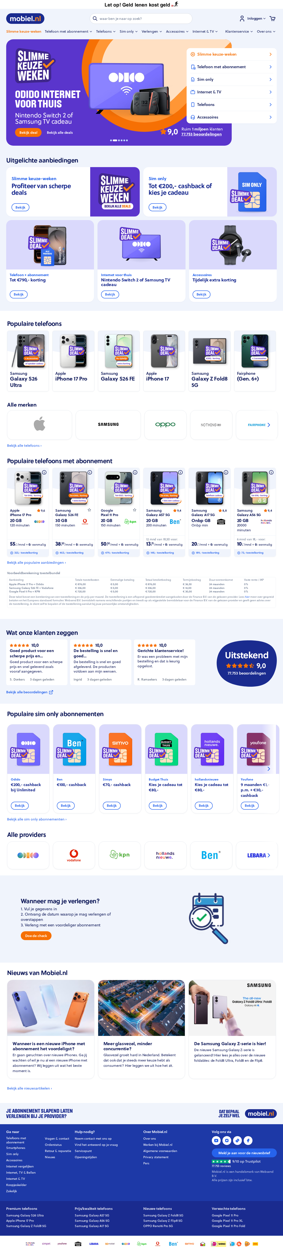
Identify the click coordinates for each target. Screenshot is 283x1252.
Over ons (149, 1138)
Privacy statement (155, 1157)
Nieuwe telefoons (157, 1208)
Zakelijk (11, 1191)
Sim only (12, 1154)
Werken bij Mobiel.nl (157, 1145)
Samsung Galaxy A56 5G (92, 1220)
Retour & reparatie (58, 1151)
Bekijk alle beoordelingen (27, 692)
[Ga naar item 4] (121, 140)
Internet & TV (15, 1179)
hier (247, 597)
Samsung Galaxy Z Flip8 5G (162, 1220)
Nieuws (50, 1157)
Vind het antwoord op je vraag (96, 1145)
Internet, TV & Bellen (21, 1172)
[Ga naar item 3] (117, 140)
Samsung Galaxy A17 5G (92, 1226)
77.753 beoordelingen (202, 134)
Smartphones (15, 1148)
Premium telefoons (21, 1208)
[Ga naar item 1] (111, 140)
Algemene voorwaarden (160, 1151)
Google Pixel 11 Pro (225, 1215)
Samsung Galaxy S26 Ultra (25, 1215)
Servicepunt (83, 1151)
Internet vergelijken (20, 1166)
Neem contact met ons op (93, 1138)
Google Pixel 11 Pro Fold (228, 1226)
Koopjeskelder (16, 1185)
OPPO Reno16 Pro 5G (158, 1226)
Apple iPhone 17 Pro (20, 1220)
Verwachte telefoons (228, 1208)
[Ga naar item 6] (127, 140)
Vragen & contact (57, 1138)
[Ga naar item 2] (114, 140)
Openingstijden (86, 1157)
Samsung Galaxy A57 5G (92, 1215)
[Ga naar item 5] (124, 140)
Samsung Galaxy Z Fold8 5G (26, 1226)
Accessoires (14, 1160)
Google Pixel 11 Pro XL (227, 1220)
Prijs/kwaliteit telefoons (94, 1208)
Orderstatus (53, 1145)
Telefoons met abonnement (16, 1140)
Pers (146, 1163)
